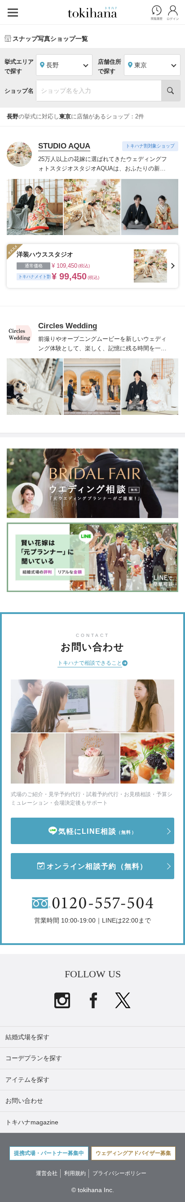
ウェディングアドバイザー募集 (133, 1153)
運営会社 (46, 1173)
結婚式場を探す (27, 1037)
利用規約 (75, 1173)
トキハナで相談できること (89, 663)
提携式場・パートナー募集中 (49, 1153)
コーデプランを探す (33, 1058)
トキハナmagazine (31, 1122)
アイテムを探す (27, 1079)
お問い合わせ (24, 1100)
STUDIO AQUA (64, 146)
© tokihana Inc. (92, 1189)
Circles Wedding (67, 326)
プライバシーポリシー (119, 1173)
